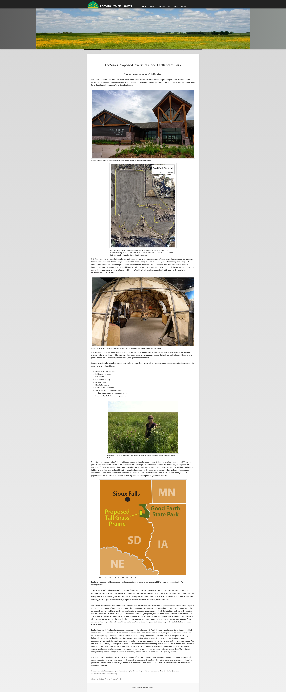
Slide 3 (143, 49)
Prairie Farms (116, 6)
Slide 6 (92, 49)
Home (144, 6)
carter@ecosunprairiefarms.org (104, 673)
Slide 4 (159, 49)
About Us (162, 6)
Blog (169, 6)
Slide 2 (126, 49)
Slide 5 (176, 49)
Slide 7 (193, 49)
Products (152, 6)
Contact (183, 6)
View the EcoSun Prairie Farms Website (106, 679)
